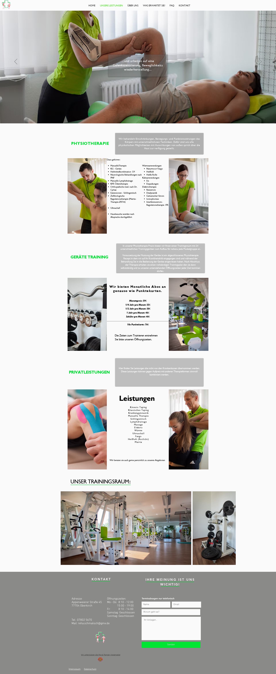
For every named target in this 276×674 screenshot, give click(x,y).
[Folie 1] (131, 117)
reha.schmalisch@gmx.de (94, 623)
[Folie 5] (142, 117)
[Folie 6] (144, 117)
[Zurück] (15, 62)
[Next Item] (230, 528)
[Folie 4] (139, 117)
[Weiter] (260, 62)
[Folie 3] (136, 117)
